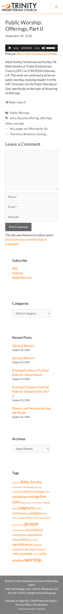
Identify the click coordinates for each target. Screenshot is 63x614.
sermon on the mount (24, 549)
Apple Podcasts (22, 277)
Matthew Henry (32, 518)
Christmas (17, 487)
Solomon (41, 549)
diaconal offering (28, 118)
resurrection (20, 539)
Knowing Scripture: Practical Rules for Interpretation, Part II (30, 391)
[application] (31, 48)
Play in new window (29, 54)
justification (19, 513)
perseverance (18, 525)
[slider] (51, 48)
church (38, 487)
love (14, 518)
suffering (17, 553)
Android (17, 273)
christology (28, 487)
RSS (14, 268)
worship (19, 123)
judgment (26, 507)
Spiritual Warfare (23, 346)
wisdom (18, 560)
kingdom (36, 513)
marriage (20, 518)
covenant (17, 491)
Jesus (14, 508)
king (28, 513)
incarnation (37, 502)
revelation (34, 540)
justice (38, 508)
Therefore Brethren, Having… (29, 134)
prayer (31, 524)
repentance (34, 535)
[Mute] (43, 48)
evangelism (37, 496)
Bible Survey (31, 481)
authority (16, 482)
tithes (8, 123)
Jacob (46, 502)
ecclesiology (37, 491)
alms (13, 118)
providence (34, 530)
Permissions (41, 604)
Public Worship (19, 113)
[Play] (10, 48)
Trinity (35, 554)
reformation (19, 534)
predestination (19, 530)
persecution (45, 518)
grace (28, 502)
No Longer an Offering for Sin (29, 129)
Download (50, 54)
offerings (46, 118)
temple (27, 553)
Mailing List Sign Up (16, 600)
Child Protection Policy (43, 600)
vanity (42, 553)
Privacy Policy (23, 604)
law (45, 513)
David (25, 491)
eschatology (20, 497)
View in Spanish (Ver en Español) (31, 609)
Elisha (47, 491)
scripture (37, 544)
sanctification (22, 544)
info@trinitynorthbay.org (41, 592)
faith (16, 502)
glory (23, 502)
